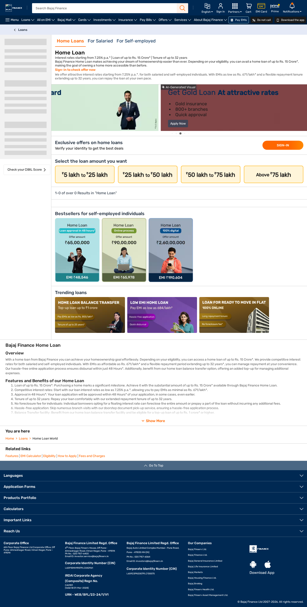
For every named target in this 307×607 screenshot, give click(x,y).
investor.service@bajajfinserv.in (92, 556)
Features (11, 456)
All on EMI (46, 21)
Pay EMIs (241, 20)
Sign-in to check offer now (75, 70)
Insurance (128, 21)
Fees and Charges (92, 456)
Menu (15, 20)
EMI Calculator (30, 456)
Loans (28, 21)
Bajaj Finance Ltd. (197, 555)
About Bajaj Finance (211, 21)
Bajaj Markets (195, 572)
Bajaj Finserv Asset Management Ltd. (208, 595)
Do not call (264, 20)
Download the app (292, 20)
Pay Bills (148, 21)
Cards (85, 21)
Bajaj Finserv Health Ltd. (201, 589)
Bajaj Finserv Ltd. (197, 549)
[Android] (253, 565)
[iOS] (267, 565)
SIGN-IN (283, 145)
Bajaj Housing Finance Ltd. (202, 578)
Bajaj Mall (67, 21)
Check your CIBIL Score (24, 170)
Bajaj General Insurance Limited (205, 561)
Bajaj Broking (195, 583)
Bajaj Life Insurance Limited (203, 566)
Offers (166, 21)
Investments (105, 21)
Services (183, 21)
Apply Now (68, 123)
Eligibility (49, 456)
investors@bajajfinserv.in (149, 561)
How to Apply (67, 456)
